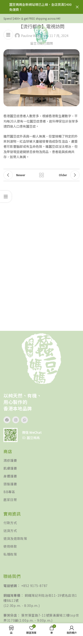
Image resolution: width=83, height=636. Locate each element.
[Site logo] (41, 34)
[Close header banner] (77, 7)
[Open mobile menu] (8, 34)
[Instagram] (15, 419)
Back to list (41, 175)
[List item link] (41, 460)
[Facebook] (6, 419)
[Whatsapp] (24, 419)
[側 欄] (6, 196)
